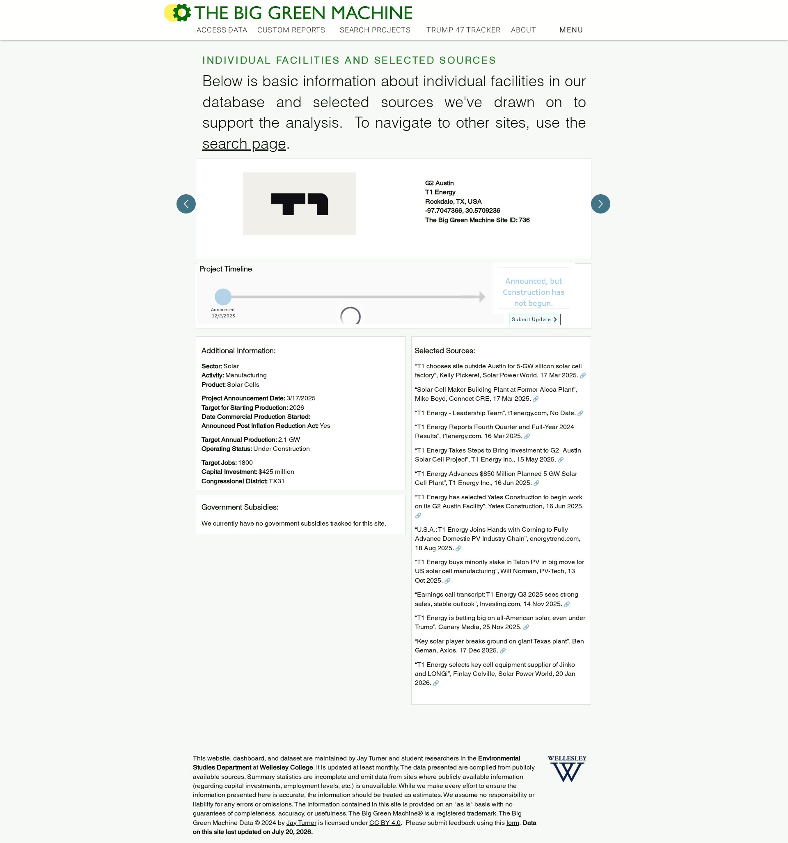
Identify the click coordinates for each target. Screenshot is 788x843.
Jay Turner (301, 823)
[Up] (186, 204)
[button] (572, 30)
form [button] (512, 823)
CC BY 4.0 (385, 823)
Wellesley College (286, 767)
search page (244, 143)
